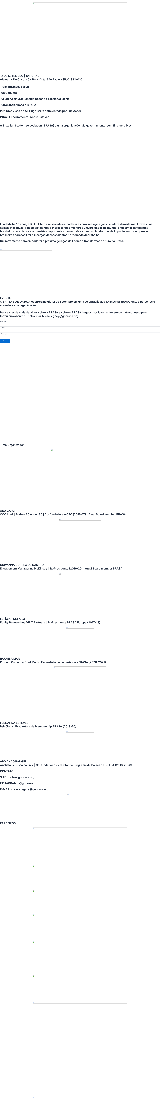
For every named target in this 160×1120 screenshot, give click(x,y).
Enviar (5, 341)
